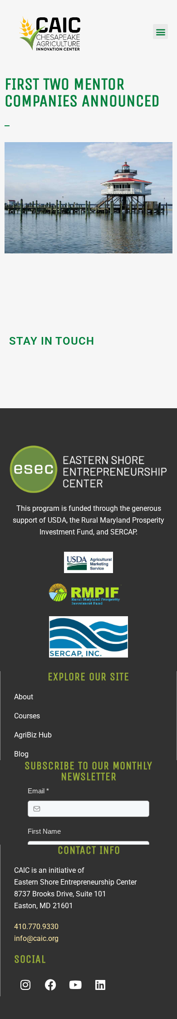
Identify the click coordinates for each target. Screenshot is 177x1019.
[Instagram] (25, 985)
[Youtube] (75, 985)
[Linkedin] (100, 985)
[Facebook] (50, 985)
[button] (160, 31)
